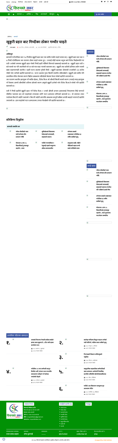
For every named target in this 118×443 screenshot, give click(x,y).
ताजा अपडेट (101, 14)
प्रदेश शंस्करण (28, 2)
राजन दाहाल (12, 47)
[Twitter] (104, 1)
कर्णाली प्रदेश (64, 419)
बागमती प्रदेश (64, 412)
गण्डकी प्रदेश (64, 414)
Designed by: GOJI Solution (103, 440)
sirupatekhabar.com (35, 419)
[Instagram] (108, 1)
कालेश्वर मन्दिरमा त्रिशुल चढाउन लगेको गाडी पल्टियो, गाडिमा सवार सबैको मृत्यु (95, 341)
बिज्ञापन (35, 2)
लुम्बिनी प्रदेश (64, 417)
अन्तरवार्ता (44, 14)
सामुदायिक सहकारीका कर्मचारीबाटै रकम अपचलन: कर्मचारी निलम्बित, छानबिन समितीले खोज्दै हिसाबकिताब (95, 371)
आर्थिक (28, 14)
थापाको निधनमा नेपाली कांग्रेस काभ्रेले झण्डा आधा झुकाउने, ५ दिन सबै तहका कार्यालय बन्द (42, 343)
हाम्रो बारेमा (66, 440)
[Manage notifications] (3, 439)
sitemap (13, 2)
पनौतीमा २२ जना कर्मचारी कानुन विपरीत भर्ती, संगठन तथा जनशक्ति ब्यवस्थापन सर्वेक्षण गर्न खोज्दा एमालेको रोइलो (41, 372)
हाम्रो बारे (46, 2)
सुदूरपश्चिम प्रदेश (65, 421)
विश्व (37, 14)
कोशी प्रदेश (63, 408)
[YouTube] (111, 1)
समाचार (19, 14)
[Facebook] (101, 1)
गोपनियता (20, 2)
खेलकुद (51, 14)
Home (8, 2)
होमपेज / (10, 37)
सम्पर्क (40, 2)
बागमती (16, 37)
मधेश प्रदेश (63, 410)
